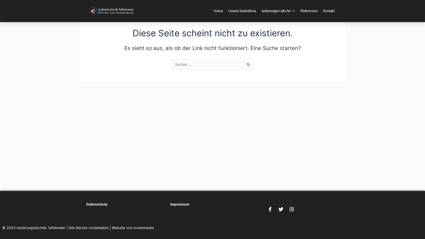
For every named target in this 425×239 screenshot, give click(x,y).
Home (218, 11)
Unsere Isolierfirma (242, 11)
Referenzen (309, 11)
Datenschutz (97, 204)
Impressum (179, 204)
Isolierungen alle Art (276, 11)
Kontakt (328, 11)
